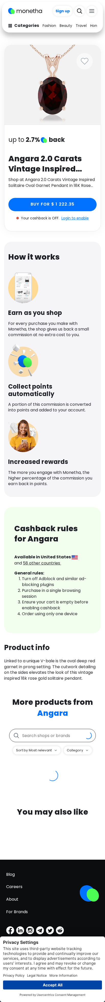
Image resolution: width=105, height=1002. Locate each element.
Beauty (66, 25)
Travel (81, 25)
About (12, 899)
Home (95, 25)
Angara (52, 713)
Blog (10, 874)
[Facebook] (10, 930)
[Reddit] (60, 930)
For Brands (17, 912)
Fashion (49, 25)
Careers (14, 887)
